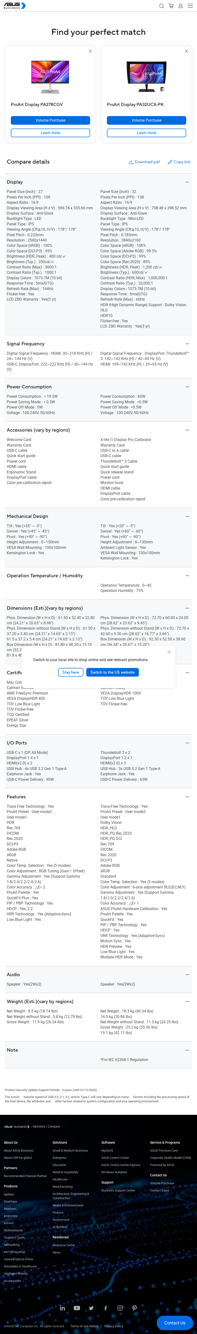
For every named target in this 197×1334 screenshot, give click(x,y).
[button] (161, 6)
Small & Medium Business (70, 1150)
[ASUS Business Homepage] (15, 6)
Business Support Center (118, 1190)
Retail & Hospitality (65, 1172)
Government (61, 1220)
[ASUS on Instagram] (120, 1308)
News (57, 1252)
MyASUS (107, 1150)
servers (9, 1223)
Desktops (10, 1201)
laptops (9, 1194)
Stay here (70, 672)
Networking (11, 1245)
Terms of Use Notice (84, 1326)
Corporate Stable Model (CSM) (170, 1158)
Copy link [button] (182, 162)
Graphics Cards (14, 1237)
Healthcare (60, 1179)
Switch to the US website (113, 672)
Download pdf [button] (147, 162)
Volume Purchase (162, 1183)
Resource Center (64, 1245)
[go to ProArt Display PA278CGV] (50, 77)
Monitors (10, 1208)
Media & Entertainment (68, 1205)
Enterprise (59, 1158)
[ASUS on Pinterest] (134, 1308)
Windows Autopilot (114, 1172)
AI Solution (60, 1227)
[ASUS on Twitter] (91, 1308)
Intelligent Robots (16, 1273)
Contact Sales (159, 1190)
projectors (11, 1216)
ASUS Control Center (115, 1158)
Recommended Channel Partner (25, 1176)
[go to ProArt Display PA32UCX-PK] (146, 77)
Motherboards (13, 1230)
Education (59, 1165)
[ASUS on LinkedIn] (62, 1308)
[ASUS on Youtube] (77, 1308)
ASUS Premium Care (164, 1150)
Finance (58, 1212)
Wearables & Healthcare (20, 1266)
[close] (169, 652)
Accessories (12, 1281)
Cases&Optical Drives (18, 1259)
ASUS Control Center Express (121, 1165)
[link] (50, 133)
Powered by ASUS (162, 1165)
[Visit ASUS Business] (17, 1126)
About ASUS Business (19, 1150)
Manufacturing (63, 1186)
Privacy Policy (113, 1326)
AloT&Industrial (14, 1252)
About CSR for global (18, 1158)
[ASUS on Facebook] (106, 1308)
